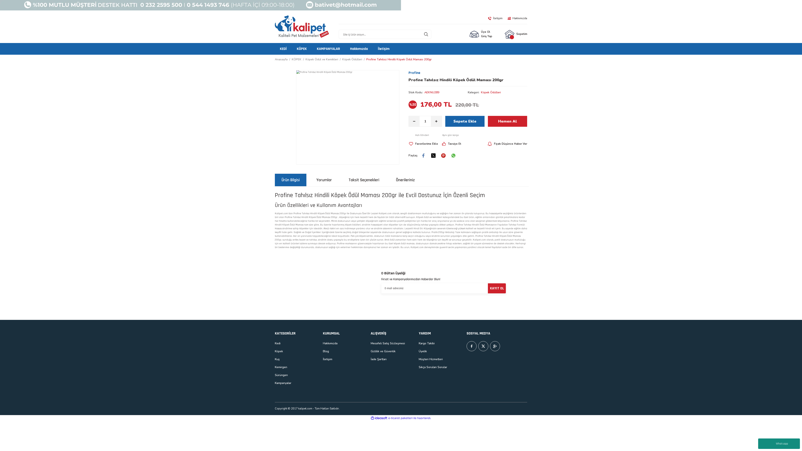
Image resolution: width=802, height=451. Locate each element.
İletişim (327, 359)
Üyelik (423, 351)
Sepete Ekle (464, 121)
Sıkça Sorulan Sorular (433, 367)
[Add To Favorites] (423, 143)
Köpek (279, 351)
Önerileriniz (405, 180)
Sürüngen (281, 375)
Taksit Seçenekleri (364, 180)
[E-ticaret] (400, 418)
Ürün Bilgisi (291, 180)
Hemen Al (507, 121)
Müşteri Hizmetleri (431, 359)
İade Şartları (379, 359)
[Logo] (302, 26)
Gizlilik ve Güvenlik (383, 351)
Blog (326, 351)
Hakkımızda (330, 343)
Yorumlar (324, 180)
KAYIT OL (497, 288)
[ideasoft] (379, 418)
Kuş (277, 359)
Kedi (277, 343)
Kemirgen (281, 367)
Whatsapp (782, 444)
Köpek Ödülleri (491, 92)
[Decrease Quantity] (414, 121)
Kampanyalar (283, 383)
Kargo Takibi (427, 343)
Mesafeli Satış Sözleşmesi (388, 343)
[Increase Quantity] (436, 121)
